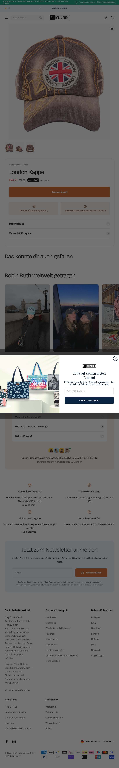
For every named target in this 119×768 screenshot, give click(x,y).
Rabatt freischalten (89, 400)
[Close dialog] (115, 358)
